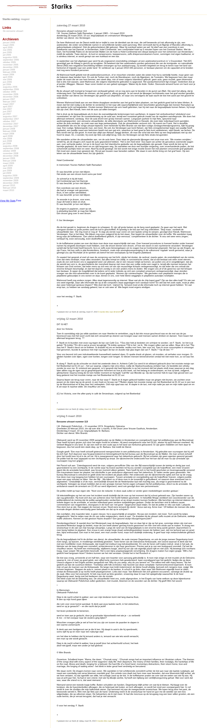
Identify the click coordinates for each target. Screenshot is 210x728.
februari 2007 (9, 101)
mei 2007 (7, 109)
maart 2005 (8, 45)
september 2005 (11, 59)
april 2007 (8, 106)
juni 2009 (7, 170)
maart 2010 (8, 190)
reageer (25, 19)
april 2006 (8, 77)
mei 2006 (7, 79)
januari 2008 (9, 128)
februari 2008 (9, 131)
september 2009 (11, 178)
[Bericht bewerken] (122, 312)
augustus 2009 (10, 175)
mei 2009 (7, 168)
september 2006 (11, 89)
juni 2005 (7, 52)
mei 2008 (7, 138)
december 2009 (10, 183)
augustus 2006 (10, 87)
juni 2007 (7, 111)
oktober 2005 (9, 62)
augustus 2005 (10, 57)
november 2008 (10, 153)
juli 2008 (7, 143)
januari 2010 (9, 185)
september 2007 (11, 119)
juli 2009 (7, 173)
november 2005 (10, 64)
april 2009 (8, 165)
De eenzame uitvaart (13, 31)
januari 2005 (9, 42)
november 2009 (10, 180)
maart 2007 (8, 104)
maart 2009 (8, 163)
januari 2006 (9, 69)
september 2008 (11, 148)
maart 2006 (8, 74)
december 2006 (10, 96)
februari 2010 (9, 188)
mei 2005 (7, 50)
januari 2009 (9, 158)
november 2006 (10, 94)
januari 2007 (9, 99)
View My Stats (8, 200)
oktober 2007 (9, 121)
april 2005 (8, 47)
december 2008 (10, 156)
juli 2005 (7, 55)
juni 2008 (7, 141)
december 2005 (10, 67)
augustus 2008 (10, 146)
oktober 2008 (9, 151)
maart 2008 (8, 133)
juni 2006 (7, 82)
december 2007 (10, 126)
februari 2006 (9, 72)
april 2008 (8, 136)
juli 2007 (7, 114)
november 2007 (10, 124)
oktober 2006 (9, 91)
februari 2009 (9, 160)
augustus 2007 (10, 116)
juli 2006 (7, 84)
